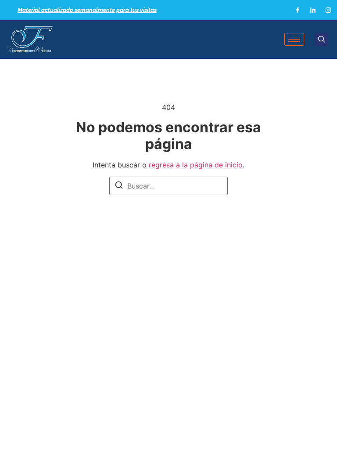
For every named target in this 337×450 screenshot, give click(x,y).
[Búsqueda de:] (168, 186)
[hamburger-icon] (294, 39)
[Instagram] (328, 10)
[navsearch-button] (321, 39)
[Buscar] (119, 186)
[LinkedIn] (312, 10)
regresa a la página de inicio (196, 164)
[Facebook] (297, 10)
